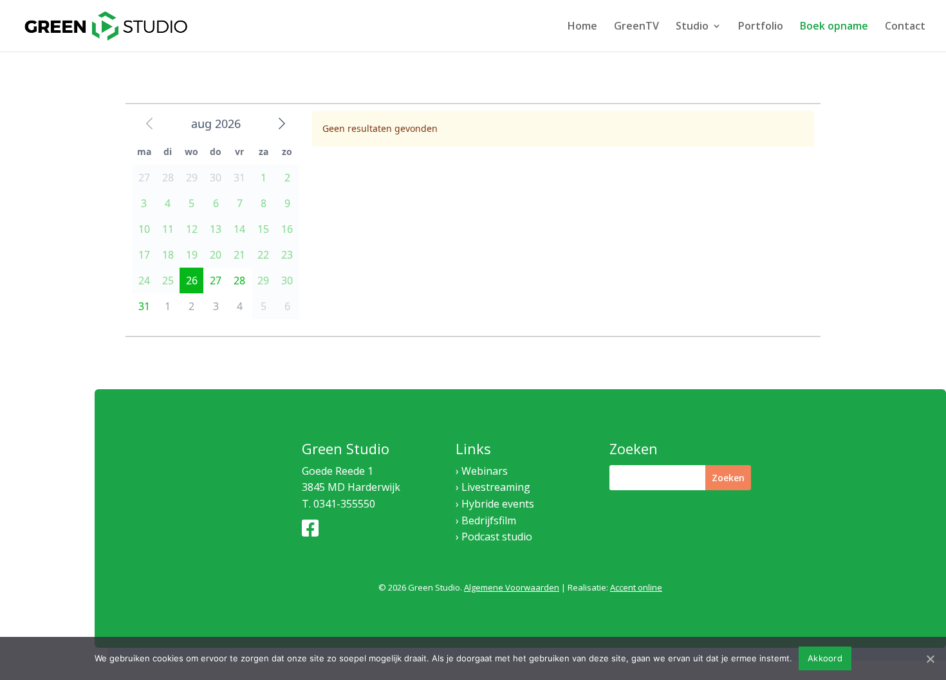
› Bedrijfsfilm (486, 520)
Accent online (636, 587)
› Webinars (482, 471)
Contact (905, 27)
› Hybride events (495, 504)
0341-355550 (344, 504)
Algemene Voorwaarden (511, 587)
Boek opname (834, 27)
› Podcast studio (494, 536)
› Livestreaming (493, 487)
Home (582, 27)
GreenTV (636, 27)
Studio (692, 27)
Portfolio (760, 27)
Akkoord (825, 658)
